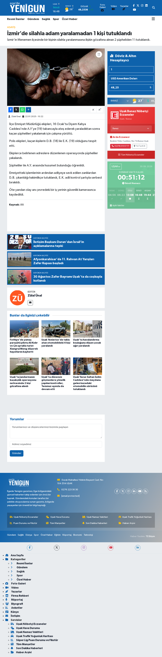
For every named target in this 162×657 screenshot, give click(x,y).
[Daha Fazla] (28, 109)
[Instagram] (128, 491)
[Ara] (153, 8)
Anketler (16, 607)
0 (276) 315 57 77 (122, 146)
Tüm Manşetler (57, 523)
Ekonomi (77, 535)
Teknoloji (88, 535)
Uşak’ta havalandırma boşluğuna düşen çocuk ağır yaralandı (87, 342)
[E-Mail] (30, 302)
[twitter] (56, 548)
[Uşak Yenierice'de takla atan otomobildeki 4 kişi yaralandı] (55, 329)
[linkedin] (137, 548)
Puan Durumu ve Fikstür (25, 523)
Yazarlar (16, 591)
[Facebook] (117, 491)
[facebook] (29, 548)
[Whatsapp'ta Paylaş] (22, 109)
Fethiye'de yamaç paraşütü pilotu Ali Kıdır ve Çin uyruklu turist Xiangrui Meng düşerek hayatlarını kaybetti (24, 345)
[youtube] (110, 548)
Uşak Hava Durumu (59, 517)
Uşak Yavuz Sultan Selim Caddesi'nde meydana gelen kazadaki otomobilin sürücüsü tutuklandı (87, 383)
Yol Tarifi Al (140, 146)
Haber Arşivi (129, 523)
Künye (15, 612)
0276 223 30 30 (69, 489)
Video (15, 587)
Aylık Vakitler (118, 205)
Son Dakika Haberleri (96, 523)
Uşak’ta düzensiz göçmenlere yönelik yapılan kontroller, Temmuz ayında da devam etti (53, 383)
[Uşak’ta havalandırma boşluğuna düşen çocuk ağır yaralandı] (87, 329)
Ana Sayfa (17, 555)
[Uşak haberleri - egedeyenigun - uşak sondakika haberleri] (27, 8)
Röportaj (67, 535)
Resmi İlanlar (16, 19)
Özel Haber (70, 19)
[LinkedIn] (134, 491)
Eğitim (57, 535)
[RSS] (145, 491)
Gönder (16, 453)
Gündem (33, 19)
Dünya (29, 535)
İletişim (15, 616)
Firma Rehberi (20, 595)
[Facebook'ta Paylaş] (10, 109)
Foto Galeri (18, 583)
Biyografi (17, 603)
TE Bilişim (150, 536)
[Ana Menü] (153, 19)
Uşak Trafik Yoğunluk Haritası (137, 517)
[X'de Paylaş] (16, 109)
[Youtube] (139, 491)
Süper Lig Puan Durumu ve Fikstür (37, 640)
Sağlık (46, 19)
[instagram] (84, 548)
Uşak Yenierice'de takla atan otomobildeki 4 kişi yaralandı (55, 342)
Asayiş (11, 27)
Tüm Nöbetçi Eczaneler (132, 155)
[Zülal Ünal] (17, 297)
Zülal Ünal (16, 117)
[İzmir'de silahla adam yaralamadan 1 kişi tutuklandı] (56, 77)
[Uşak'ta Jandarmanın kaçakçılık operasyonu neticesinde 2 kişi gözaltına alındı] (24, 366)
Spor (56, 19)
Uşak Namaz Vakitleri (97, 517)
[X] (122, 491)
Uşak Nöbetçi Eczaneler (26, 517)
